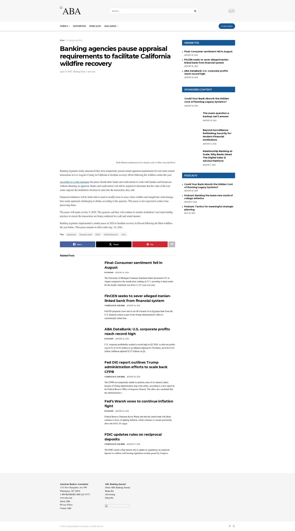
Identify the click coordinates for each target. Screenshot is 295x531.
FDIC (98, 234)
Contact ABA (65, 508)
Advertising (110, 494)
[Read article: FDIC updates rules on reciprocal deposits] (80, 446)
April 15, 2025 (66, 71)
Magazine (110, 26)
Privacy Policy (66, 504)
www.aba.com (66, 497)
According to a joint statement (74, 181)
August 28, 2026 (122, 272)
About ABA (65, 501)
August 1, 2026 (209, 165)
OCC (124, 234)
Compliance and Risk (74, 40)
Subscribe (109, 497)
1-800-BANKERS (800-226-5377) (75, 494)
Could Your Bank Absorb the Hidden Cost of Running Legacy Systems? (208, 186)
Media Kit (109, 490)
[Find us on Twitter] (234, 526)
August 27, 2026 (133, 444)
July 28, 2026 (189, 213)
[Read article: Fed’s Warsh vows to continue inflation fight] (80, 413)
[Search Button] (196, 11)
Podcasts (95, 26)
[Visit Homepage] (81, 10)
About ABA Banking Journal (117, 487)
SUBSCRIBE (227, 26)
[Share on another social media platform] (171, 244)
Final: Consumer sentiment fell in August (208, 51)
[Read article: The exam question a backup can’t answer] (191, 118)
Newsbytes (79, 26)
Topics (64, 26)
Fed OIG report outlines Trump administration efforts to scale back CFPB (135, 367)
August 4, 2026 (190, 202)
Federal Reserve (111, 234)
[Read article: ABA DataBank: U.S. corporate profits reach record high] (80, 341)
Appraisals (71, 234)
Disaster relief (86, 234)
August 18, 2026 (209, 120)
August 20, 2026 (191, 106)
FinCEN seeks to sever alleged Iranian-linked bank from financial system (206, 61)
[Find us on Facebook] (229, 526)
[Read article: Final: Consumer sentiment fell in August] (80, 275)
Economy (109, 272)
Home (62, 40)
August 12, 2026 (209, 144)
